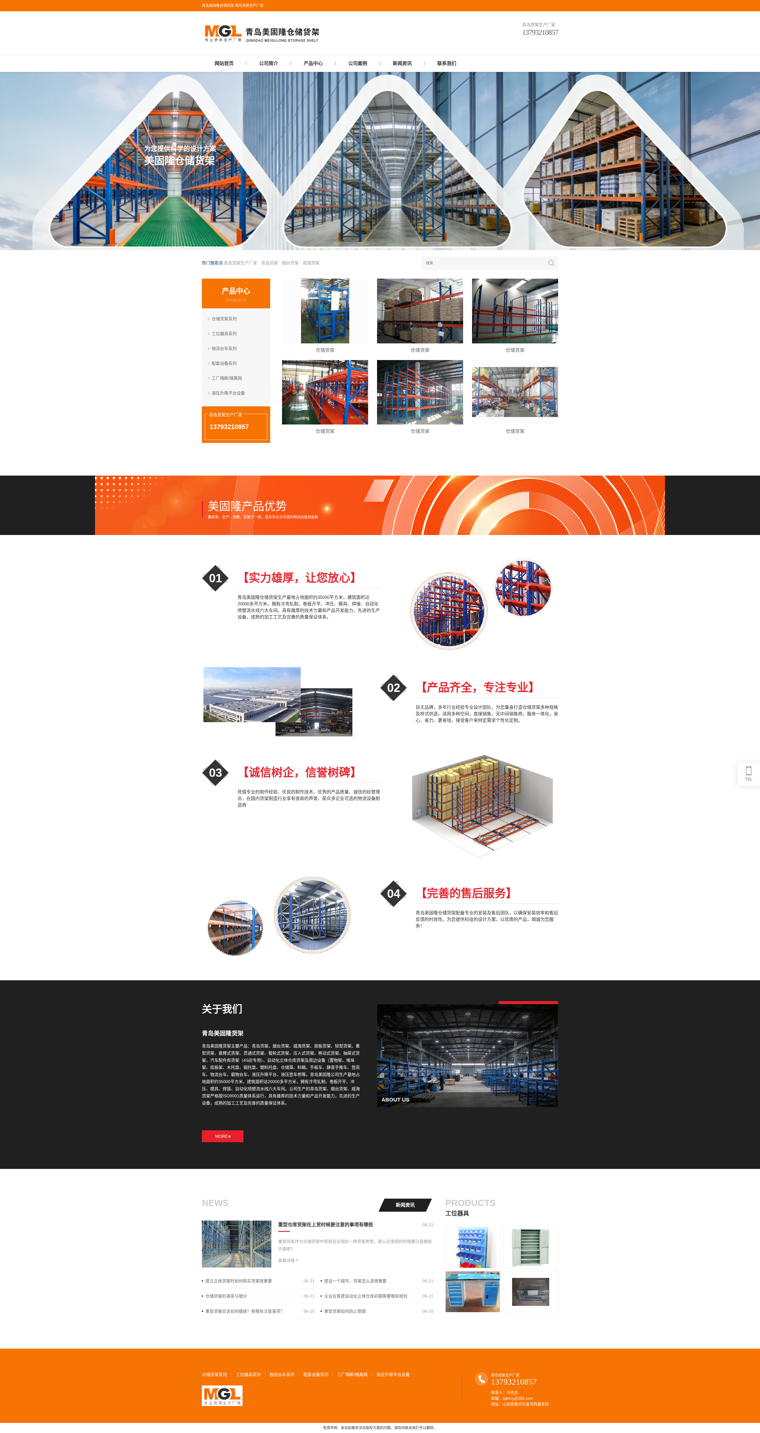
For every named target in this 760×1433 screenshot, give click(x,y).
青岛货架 (269, 263)
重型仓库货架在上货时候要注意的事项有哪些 (325, 1224)
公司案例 (357, 63)
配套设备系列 (224, 363)
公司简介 (268, 63)
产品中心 (313, 63)
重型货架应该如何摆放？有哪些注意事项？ (244, 1311)
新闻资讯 (402, 63)
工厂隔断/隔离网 (227, 378)
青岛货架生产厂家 (240, 263)
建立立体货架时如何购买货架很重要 (238, 1281)
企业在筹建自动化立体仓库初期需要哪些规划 (365, 1296)
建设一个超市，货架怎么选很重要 (355, 1281)
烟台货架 (290, 263)
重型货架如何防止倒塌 (345, 1311)
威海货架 (311, 263)
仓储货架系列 (224, 318)
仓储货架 (325, 350)
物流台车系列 (224, 348)
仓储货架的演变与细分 (226, 1296)
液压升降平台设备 (228, 393)
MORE (221, 1136)
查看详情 (286, 1260)
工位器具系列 (224, 333)
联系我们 (446, 63)
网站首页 (224, 63)
